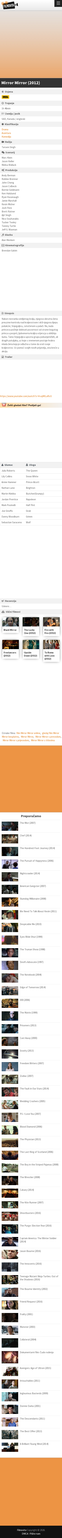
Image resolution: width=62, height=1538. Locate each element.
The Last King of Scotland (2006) (36, 1151)
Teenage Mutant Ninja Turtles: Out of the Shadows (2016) (39, 1278)
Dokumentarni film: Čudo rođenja (37, 1352)
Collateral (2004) (28, 1339)
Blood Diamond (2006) (31, 1126)
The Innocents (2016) (31, 1263)
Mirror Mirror (27, 736)
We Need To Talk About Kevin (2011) (38, 911)
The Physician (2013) (30, 1139)
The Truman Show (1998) (32, 949)
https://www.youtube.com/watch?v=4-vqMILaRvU (26, 396)
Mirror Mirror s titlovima (43, 740)
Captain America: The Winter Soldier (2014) (38, 1240)
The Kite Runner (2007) (31, 1202)
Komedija (6, 136)
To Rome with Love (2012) (49, 655)
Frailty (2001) (26, 1314)
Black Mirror (10, 630)
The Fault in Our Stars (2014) (34, 1088)
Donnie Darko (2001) (30, 1406)
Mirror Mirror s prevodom (48, 736)
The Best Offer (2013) (31, 1431)
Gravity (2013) (27, 1050)
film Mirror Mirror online (28, 733)
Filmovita (21, 1530)
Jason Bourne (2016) (30, 1251)
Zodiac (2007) (26, 1075)
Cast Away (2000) (28, 1038)
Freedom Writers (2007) (32, 1063)
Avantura (6, 133)
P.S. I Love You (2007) (30, 1113)
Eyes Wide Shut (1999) (31, 936)
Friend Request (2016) (31, 1301)
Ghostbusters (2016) (30, 1213)
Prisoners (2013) (28, 1025)
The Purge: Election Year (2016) (36, 1225)
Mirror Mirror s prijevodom (16, 740)
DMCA (25, 1533)
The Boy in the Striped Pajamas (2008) (39, 1164)
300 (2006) (25, 999)
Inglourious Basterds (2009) (34, 1393)
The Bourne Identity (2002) (34, 1289)
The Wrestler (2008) (30, 1177)
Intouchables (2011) (30, 1380)
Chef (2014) (26, 835)
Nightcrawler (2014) (30, 873)
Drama (5, 129)
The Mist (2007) (28, 822)
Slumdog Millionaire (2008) (33, 898)
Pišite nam (35, 1533)
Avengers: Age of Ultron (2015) (35, 1368)
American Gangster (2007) (33, 886)
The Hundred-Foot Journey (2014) (37, 848)
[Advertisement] (31, 45)
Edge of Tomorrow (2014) (33, 987)
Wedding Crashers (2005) (32, 1101)
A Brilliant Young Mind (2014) (34, 1443)
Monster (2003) (27, 1326)
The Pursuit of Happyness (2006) (37, 860)
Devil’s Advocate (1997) (31, 962)
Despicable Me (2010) (30, 924)
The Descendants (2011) (32, 1418)
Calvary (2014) (27, 1189)
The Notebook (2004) (30, 974)
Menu (58, 3)
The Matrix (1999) (29, 1012)
